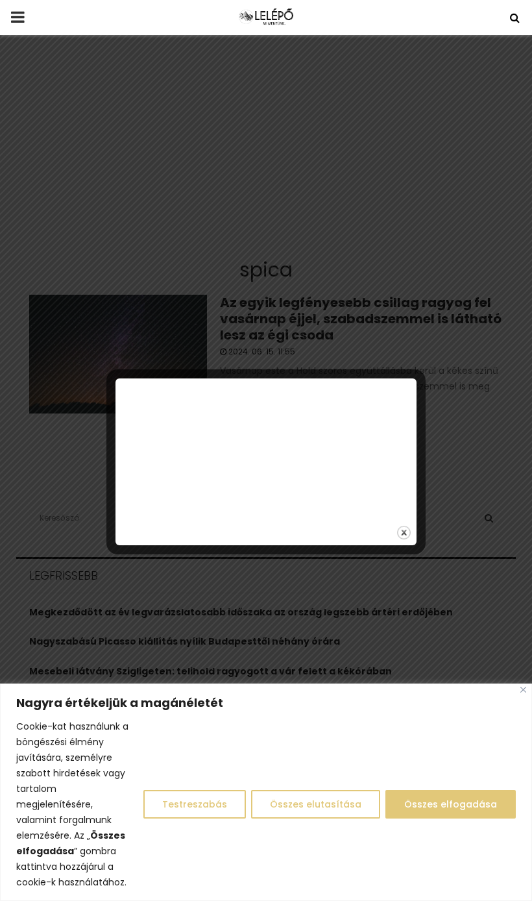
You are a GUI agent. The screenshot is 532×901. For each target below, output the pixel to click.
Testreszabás (194, 804)
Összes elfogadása (450, 804)
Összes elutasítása (315, 804)
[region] (266, 792)
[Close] (523, 690)
